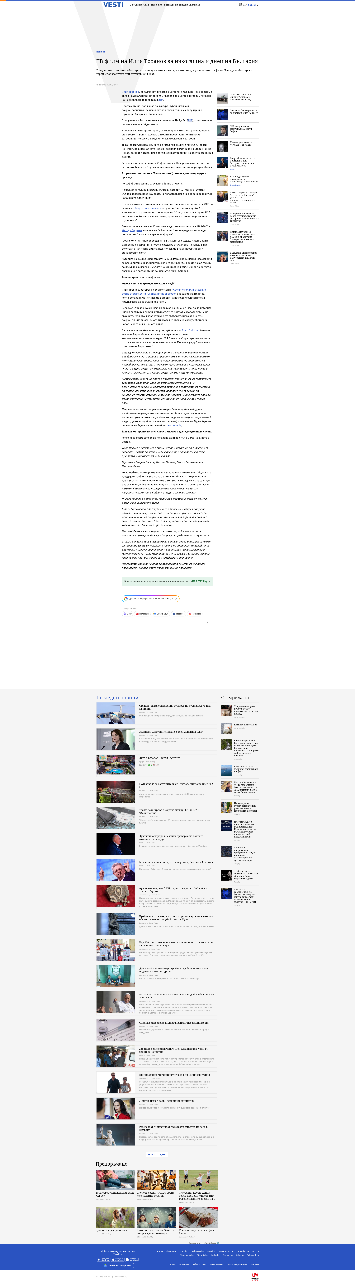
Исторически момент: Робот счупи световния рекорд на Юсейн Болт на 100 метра (244, 217)
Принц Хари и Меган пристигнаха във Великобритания (174, 1074)
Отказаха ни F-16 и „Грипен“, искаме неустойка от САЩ (240, 97)
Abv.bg (160, 1251)
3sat (161, 99)
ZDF (190, 120)
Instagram (196, 614)
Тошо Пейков (190, 330)
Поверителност (217, 1264)
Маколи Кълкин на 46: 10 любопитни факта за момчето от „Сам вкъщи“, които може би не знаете (245, 787)
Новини (100, 52)
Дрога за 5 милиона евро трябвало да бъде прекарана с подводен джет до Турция (174, 970)
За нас (172, 1264)
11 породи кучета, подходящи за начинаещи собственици (244, 179)
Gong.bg (183, 1251)
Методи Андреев (132, 230)
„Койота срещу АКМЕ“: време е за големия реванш (155, 1194)
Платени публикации (237, 1264)
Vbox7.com (171, 1251)
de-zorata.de (174, 425)
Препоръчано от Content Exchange (202, 1243)
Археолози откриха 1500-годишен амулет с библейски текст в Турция (173, 889)
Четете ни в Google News (120, 1265)
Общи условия (199, 1264)
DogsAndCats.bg (225, 1251)
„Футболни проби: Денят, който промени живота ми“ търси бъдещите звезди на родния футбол (196, 1195)
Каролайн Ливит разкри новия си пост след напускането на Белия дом (243, 256)
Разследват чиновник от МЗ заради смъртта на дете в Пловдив (173, 1128)
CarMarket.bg (243, 1251)
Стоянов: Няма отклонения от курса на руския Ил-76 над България (175, 707)
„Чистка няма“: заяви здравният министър (166, 1100)
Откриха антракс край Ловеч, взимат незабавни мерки (174, 1022)
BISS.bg (255, 1251)
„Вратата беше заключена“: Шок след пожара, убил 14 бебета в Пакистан (173, 1050)
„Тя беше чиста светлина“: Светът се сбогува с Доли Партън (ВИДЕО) (246, 874)
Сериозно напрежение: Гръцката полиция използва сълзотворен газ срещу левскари (244, 854)
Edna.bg (240, 1255)
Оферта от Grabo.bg (147, 761)
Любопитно (143, 895)
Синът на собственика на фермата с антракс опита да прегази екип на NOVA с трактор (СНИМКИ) (245, 895)
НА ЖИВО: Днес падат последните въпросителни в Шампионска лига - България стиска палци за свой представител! (245, 829)
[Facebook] (259, 1268)
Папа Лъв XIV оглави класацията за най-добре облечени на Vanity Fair (176, 996)
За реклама (184, 1264)
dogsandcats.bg (235, 185)
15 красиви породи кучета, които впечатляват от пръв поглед (246, 710)
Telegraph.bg (253, 1255)
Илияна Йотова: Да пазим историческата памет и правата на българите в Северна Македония (242, 236)
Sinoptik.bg (202, 1255)
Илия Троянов (130, 91)
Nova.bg (211, 1251)
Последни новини (117, 698)
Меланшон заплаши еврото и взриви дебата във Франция (176, 862)
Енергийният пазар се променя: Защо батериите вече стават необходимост (243, 162)
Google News (162, 614)
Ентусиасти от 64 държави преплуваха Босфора (246, 769)
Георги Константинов (148, 208)
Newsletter (144, 614)
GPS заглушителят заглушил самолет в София (241, 129)
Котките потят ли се (245, 724)
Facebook (180, 614)
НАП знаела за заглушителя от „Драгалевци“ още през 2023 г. (176, 785)
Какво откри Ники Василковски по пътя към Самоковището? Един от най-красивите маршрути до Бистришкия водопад (246, 748)
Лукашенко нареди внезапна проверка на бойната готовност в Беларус (171, 837)
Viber (129, 614)
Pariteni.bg (228, 1255)
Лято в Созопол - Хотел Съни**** (159, 758)
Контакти (255, 1264)
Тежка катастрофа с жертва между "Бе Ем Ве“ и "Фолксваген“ (169, 811)
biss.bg (232, 169)
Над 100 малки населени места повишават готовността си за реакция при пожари (176, 944)
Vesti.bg (113, 4)
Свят (141, 843)
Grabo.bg (215, 1255)
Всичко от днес (156, 1154)
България (142, 712)
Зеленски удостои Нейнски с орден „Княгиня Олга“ (171, 731)
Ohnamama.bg (187, 1255)
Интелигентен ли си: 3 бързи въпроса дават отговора (155, 1232)
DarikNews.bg (197, 1251)
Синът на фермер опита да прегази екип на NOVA (244, 111)
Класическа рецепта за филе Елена (197, 1232)
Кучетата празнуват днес (112, 1230)
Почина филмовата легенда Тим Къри (241, 143)
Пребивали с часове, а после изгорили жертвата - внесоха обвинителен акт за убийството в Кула (176, 918)
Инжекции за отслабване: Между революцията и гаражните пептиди (245, 807)
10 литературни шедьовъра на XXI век (115, 1194)
